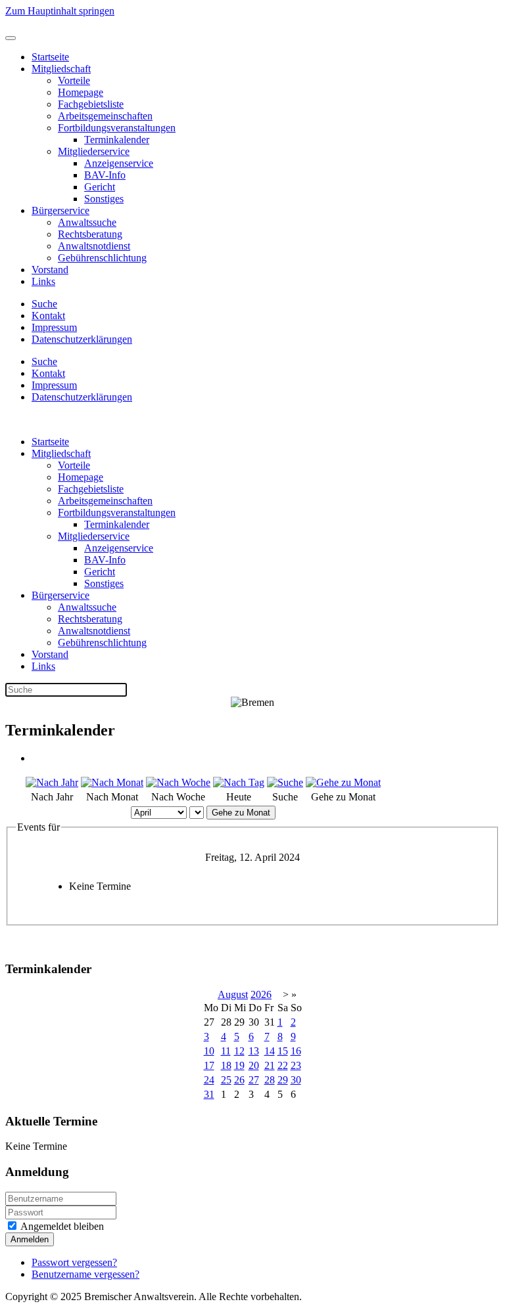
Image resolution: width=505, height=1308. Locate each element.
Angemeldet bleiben (61, 1226)
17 (209, 1065)
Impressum (54, 327)
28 (269, 1079)
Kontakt (48, 315)
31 (209, 1094)
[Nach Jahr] (52, 782)
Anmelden (30, 1239)
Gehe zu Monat (241, 812)
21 (269, 1065)
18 (226, 1065)
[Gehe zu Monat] (343, 782)
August (233, 994)
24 (209, 1079)
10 (209, 1051)
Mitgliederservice (94, 151)
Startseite (50, 56)
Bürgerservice (60, 210)
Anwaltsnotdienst (94, 245)
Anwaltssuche (87, 222)
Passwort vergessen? (74, 1262)
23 (296, 1065)
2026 (261, 994)
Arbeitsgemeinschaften (105, 115)
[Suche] (285, 782)
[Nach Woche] (178, 782)
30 (296, 1079)
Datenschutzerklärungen (82, 339)
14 (269, 1051)
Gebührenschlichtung (102, 257)
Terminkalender (116, 139)
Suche (44, 303)
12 (239, 1051)
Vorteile (74, 80)
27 (254, 1079)
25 (226, 1079)
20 (254, 1065)
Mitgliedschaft (61, 68)
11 (226, 1051)
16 (296, 1051)
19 (239, 1065)
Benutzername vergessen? (85, 1274)
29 (282, 1079)
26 (239, 1079)
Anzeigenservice (118, 163)
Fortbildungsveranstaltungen (117, 127)
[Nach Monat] (112, 782)
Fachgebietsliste (91, 104)
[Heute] (238, 782)
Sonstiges (104, 198)
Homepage (80, 92)
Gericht (99, 186)
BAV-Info (105, 175)
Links (43, 281)
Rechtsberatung (90, 234)
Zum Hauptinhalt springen (59, 10)
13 (254, 1051)
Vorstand (50, 269)
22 (282, 1065)
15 (282, 1051)
